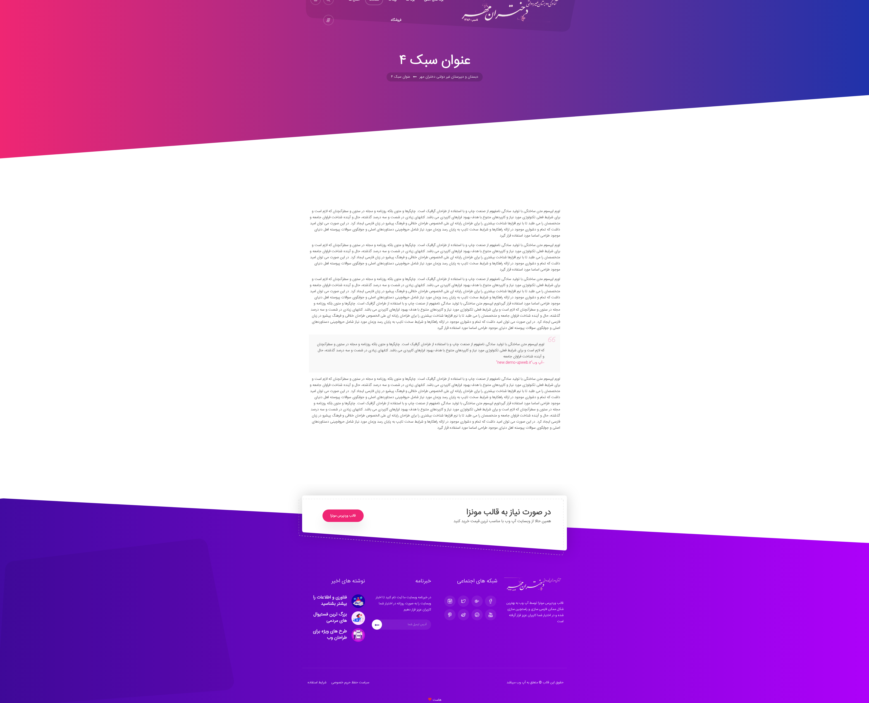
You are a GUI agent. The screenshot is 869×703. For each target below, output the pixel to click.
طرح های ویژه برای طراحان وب (330, 634)
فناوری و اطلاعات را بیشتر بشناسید (330, 600)
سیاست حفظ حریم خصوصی (350, 682)
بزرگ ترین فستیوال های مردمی (330, 617)
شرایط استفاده (317, 682)
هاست (436, 700)
